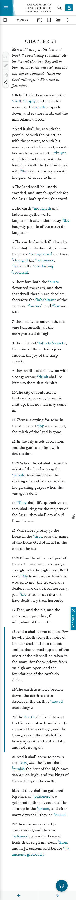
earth (17, 101)
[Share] (5, 82)
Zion (63, 842)
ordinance (45, 260)
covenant (20, 272)
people (19, 475)
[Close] (5, 57)
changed (20, 260)
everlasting (43, 266)
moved (57, 701)
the (24, 171)
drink (43, 376)
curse (54, 281)
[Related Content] (58, 20)
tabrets (45, 343)
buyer (61, 153)
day (24, 762)
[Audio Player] (62, 886)
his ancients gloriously (40, 851)
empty (30, 101)
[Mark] (5, 66)
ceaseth (59, 343)
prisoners (42, 796)
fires (38, 536)
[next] (57, 895)
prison (43, 808)
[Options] (67, 20)
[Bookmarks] (49, 20)
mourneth (42, 208)
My (25, 576)
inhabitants (46, 300)
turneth (38, 107)
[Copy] (5, 75)
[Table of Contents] (5, 20)
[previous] (19, 895)
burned (36, 306)
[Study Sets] (39, 20)
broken (19, 266)
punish (19, 769)
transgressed (41, 254)
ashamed (20, 836)
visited (60, 814)
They (22, 502)
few (57, 306)
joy (41, 426)
